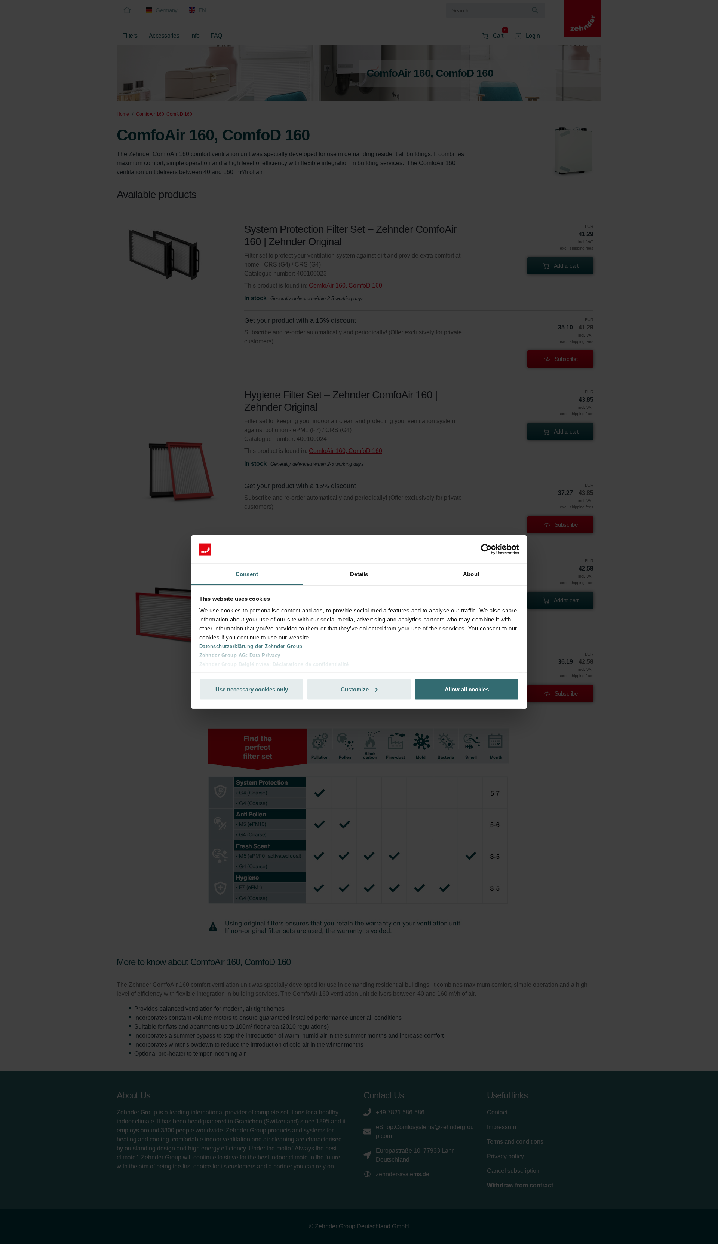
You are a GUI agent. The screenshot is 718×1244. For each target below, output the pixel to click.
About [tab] (471, 574)
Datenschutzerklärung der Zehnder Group (251, 646)
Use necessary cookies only (251, 689)
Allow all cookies (467, 689)
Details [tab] (359, 574)
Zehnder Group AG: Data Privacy (239, 655)
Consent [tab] (247, 574)
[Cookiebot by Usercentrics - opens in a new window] (486, 549)
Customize (355, 689)
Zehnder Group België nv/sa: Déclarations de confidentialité (274, 664)
